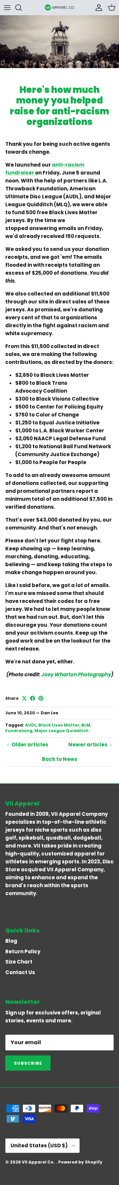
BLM (85, 725)
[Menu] (7, 7)
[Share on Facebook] (32, 698)
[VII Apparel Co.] (59, 7)
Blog (11, 940)
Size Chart (18, 961)
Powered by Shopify (80, 1162)
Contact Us (20, 972)
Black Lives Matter (58, 725)
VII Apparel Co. (39, 1162)
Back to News (59, 759)
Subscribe (28, 1063)
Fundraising (18, 730)
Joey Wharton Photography (76, 674)
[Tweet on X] (24, 698)
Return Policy (22, 951)
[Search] (22, 7)
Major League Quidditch (61, 730)
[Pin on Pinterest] (40, 698)
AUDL (30, 725)
